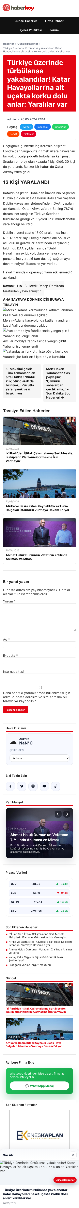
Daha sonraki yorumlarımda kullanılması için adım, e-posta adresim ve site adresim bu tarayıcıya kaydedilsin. (36, 697)
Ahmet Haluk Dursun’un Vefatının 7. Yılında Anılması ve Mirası (41, 951)
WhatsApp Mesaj (39, 1086)
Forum (54, 30)
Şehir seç (17, 750)
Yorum (9, 601)
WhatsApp (60, 126)
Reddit (13, 133)
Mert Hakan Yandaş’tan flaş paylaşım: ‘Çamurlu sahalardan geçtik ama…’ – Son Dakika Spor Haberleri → (59, 383)
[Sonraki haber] (66, 814)
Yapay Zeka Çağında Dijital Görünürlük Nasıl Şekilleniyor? (36, 959)
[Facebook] (10, 786)
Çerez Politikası (31, 30)
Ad (6, 639)
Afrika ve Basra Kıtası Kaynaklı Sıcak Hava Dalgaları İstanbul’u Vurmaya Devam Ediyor (40, 943)
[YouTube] (44, 786)
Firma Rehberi (54, 21)
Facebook (42, 126)
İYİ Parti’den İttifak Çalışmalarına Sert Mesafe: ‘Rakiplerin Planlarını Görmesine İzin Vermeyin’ (37, 935)
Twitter (26, 126)
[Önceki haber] (58, 814)
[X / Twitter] (21, 786)
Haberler (8, 43)
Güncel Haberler (26, 21)
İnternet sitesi (13, 672)
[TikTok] (55, 786)
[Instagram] (33, 786)
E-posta (10, 655)
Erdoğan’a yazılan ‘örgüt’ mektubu (30, 964)
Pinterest (28, 133)
